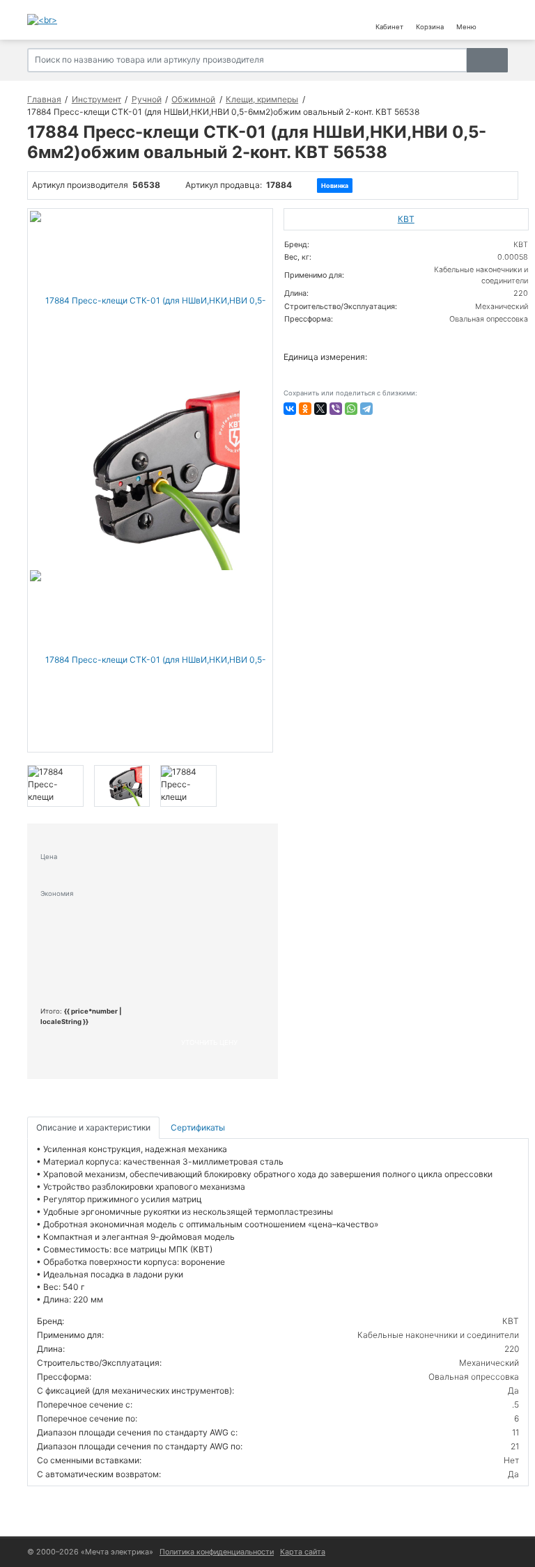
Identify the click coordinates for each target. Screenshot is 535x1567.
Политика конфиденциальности (217, 1552)
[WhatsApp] (351, 408)
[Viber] (335, 408)
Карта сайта (302, 1552)
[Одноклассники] (305, 408)
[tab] (199, 1128)
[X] (320, 408)
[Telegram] (366, 408)
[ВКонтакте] (290, 408)
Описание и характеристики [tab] (93, 1127)
